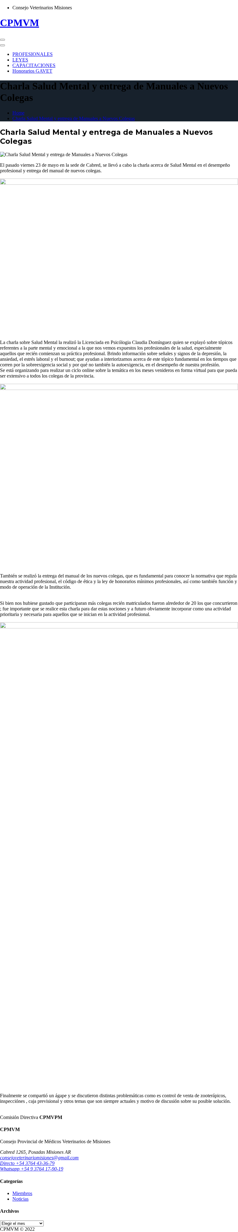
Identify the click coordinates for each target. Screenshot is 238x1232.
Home (18, 113)
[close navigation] (2, 45)
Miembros (22, 1193)
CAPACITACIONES (33, 65)
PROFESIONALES (32, 54)
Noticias (20, 1199)
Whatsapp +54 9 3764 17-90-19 (31, 1168)
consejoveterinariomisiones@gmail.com (39, 1157)
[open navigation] (2, 40)
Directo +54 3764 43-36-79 (27, 1163)
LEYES (20, 59)
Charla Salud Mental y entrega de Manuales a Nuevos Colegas (73, 118)
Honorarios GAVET (32, 71)
